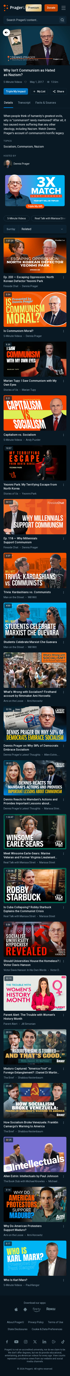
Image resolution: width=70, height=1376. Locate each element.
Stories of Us (11, 389)
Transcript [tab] (24, 102)
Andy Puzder (33, 439)
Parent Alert (10, 1023)
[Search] (62, 20)
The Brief (9, 1077)
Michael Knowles (57, 1181)
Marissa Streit (52, 808)
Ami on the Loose (13, 700)
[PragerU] (14, 8)
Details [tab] (8, 102)
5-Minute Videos (13, 82)
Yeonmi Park (29, 493)
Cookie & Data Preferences (47, 1329)
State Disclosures (17, 1329)
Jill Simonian (28, 1023)
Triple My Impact (15, 91)
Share (60, 91)
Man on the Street (14, 597)
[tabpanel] (35, 141)
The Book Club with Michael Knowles (24, 1181)
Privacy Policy (36, 1322)
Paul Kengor (32, 1285)
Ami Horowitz (35, 700)
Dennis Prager (22, 163)
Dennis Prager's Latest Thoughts (22, 754)
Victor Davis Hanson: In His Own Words (25, 970)
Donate (51, 7)
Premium (33, 7)
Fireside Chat (11, 286)
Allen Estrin (50, 754)
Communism (25, 146)
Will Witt (32, 597)
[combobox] (42, 229)
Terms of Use (55, 1322)
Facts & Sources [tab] (45, 102)
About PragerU (15, 1322)
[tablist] (35, 104)
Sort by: (11, 229)
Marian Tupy (29, 389)
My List (41, 91)
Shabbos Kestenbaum (30, 1077)
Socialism (10, 146)
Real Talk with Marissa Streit (20, 862)
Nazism (39, 146)
